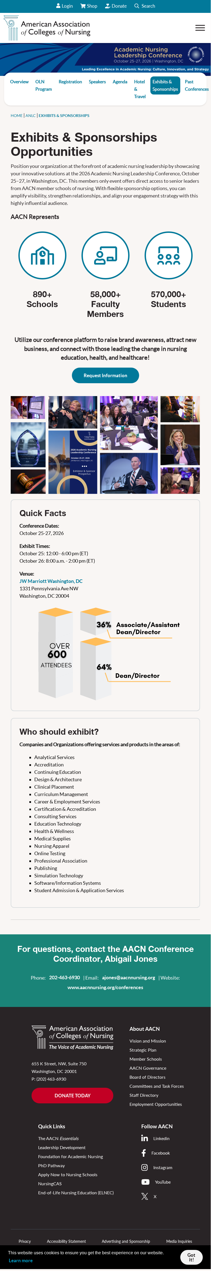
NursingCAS (50, 1183)
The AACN (58, 1138)
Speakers (97, 81)
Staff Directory (144, 1095)
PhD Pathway (51, 1165)
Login (67, 6)
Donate (119, 6)
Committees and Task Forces (157, 1086)
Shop (92, 8)
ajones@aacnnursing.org (128, 977)
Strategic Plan (143, 1049)
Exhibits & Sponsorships (165, 85)
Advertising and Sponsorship (126, 1241)
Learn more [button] (21, 1260)
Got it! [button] (191, 1257)
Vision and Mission (148, 1040)
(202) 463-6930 (51, 1078)
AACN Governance (148, 1067)
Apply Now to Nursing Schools (67, 1174)
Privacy (25, 1241)
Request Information (105, 375)
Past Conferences (197, 85)
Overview (19, 81)
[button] (145, 6)
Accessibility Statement (66, 1241)
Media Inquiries (179, 1241)
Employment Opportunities (156, 1104)
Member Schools (146, 1058)
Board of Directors (147, 1077)
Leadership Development (62, 1147)
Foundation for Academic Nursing (70, 1156)
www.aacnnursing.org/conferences (105, 987)
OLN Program (43, 85)
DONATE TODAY (73, 1095)
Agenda (120, 81)
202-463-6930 (64, 977)
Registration (70, 81)
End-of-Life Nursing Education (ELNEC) (76, 1192)
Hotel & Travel (140, 89)
